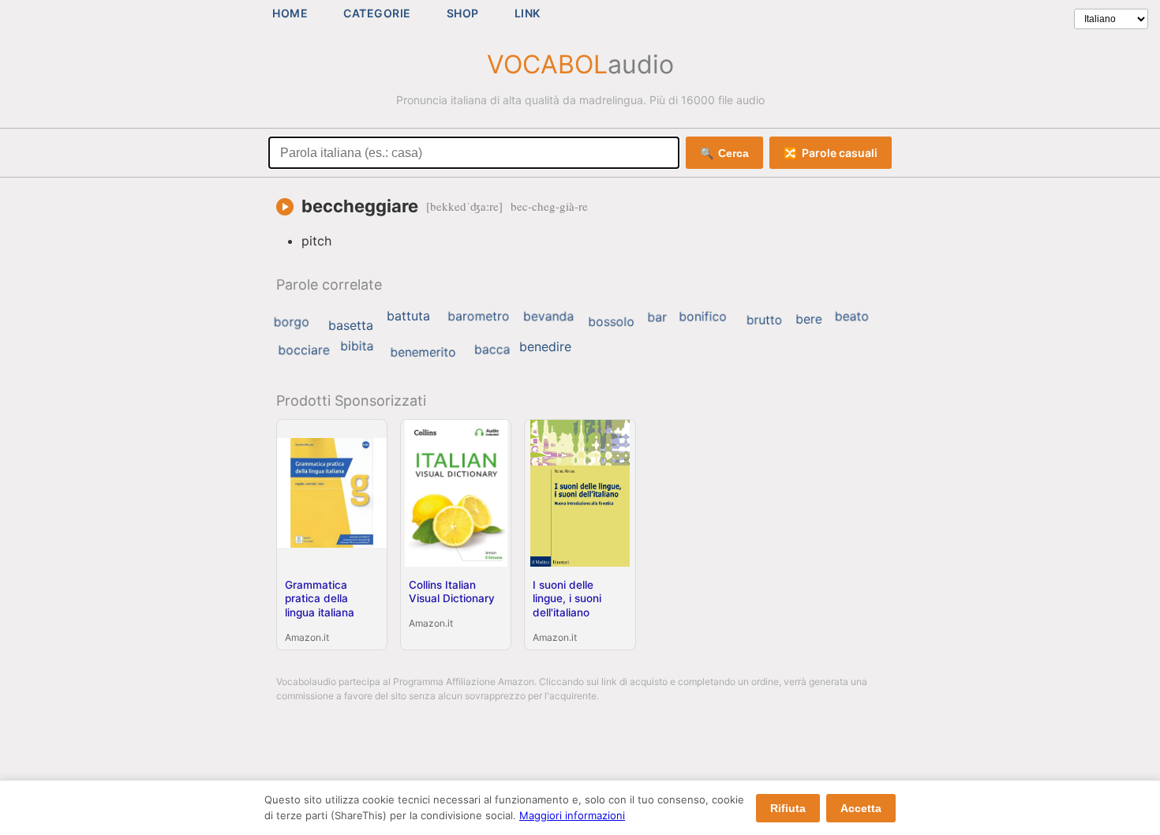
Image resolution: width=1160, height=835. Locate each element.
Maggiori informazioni (572, 815)
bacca (492, 350)
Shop (463, 13)
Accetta (860, 808)
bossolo (611, 322)
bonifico (703, 316)
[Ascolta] (285, 206)
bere (808, 319)
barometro (478, 316)
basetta (350, 325)
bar (657, 317)
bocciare (303, 350)
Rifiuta (788, 808)
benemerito (422, 351)
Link (528, 13)
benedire (545, 346)
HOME (290, 13)
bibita (356, 346)
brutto (765, 319)
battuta (408, 316)
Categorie (377, 13)
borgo (292, 322)
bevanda (548, 316)
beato (852, 316)
